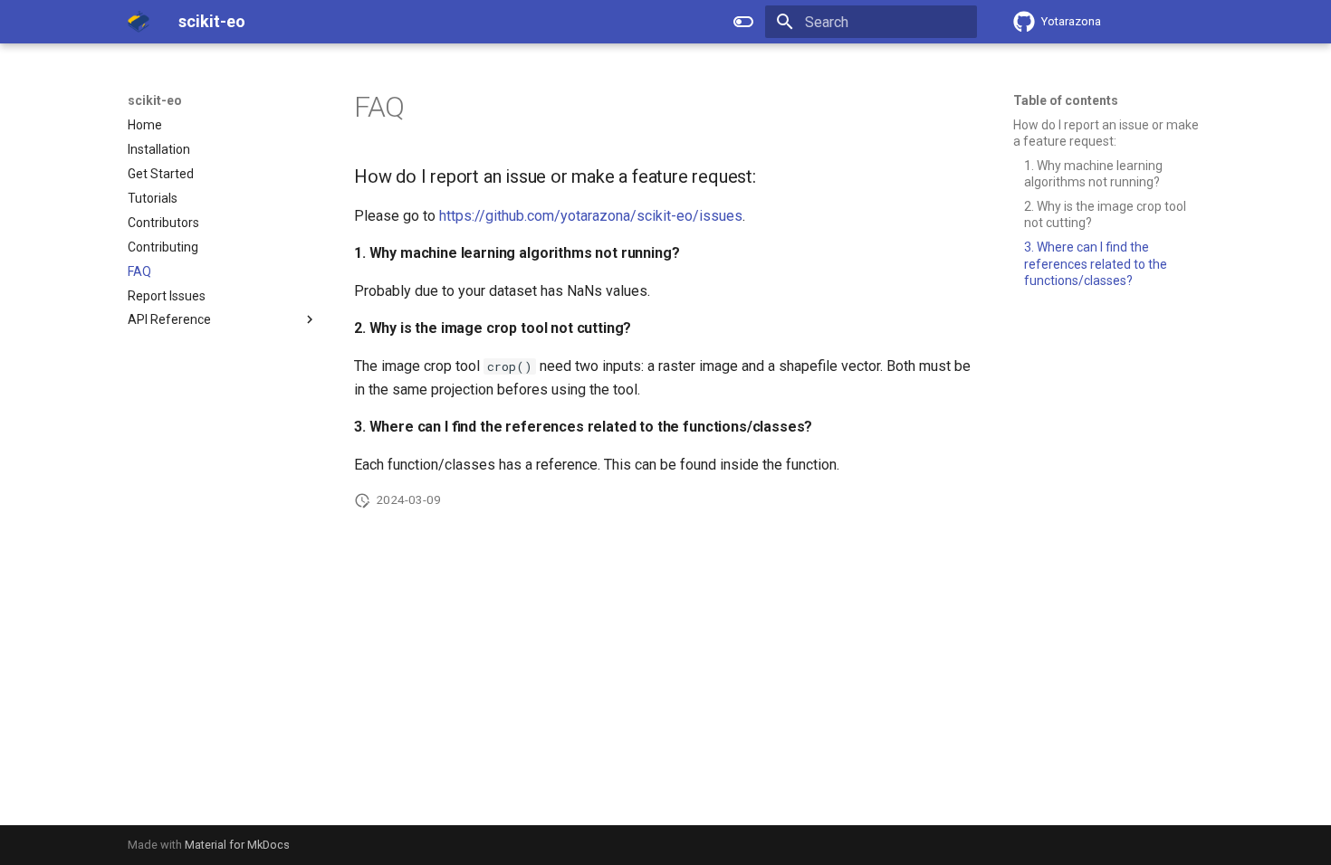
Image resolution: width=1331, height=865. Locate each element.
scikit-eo (155, 100)
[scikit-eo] (138, 22)
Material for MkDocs (237, 844)
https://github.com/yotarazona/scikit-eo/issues (590, 215)
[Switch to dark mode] (743, 22)
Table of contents (1065, 100)
